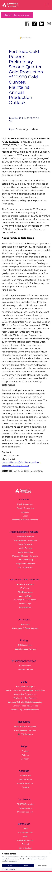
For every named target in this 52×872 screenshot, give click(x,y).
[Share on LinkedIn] (41, 24)
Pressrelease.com (25, 812)
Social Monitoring (25, 560)
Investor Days (25, 604)
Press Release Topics (25, 686)
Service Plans (25, 666)
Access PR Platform (25, 536)
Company (25, 759)
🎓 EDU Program (25, 734)
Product (25, 751)
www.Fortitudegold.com (15, 465)
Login (25, 829)
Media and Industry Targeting (25, 556)
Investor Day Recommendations (25, 710)
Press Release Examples (25, 730)
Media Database (25, 544)
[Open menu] (47, 5)
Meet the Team (25, 779)
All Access (25, 624)
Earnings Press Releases (25, 600)
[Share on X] (34, 24)
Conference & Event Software (25, 628)
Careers (25, 787)
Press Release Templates (25, 726)
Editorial (25, 844)
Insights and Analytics (25, 563)
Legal (25, 516)
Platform (25, 755)
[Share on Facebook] (27, 24)
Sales (25, 836)
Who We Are (25, 776)
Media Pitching (25, 548)
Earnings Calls (25, 596)
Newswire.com (25, 808)
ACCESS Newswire (25, 804)
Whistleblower (25, 607)
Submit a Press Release (25, 649)
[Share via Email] (49, 24)
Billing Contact (25, 848)
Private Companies (25, 508)
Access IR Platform (25, 584)
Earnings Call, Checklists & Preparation (25, 702)
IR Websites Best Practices (25, 698)
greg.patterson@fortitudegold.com (21, 462)
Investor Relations (25, 783)
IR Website (25, 588)
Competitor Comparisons (25, 694)
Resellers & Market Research (25, 520)
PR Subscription (25, 645)
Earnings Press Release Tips (25, 706)
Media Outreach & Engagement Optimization (25, 690)
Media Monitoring (25, 552)
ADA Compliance (25, 592)
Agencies (25, 512)
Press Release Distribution (25, 540)
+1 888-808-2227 (25, 832)
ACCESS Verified (25, 567)
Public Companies (25, 504)
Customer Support (25, 840)
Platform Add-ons (25, 669)
